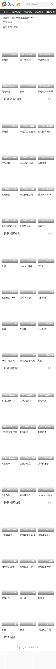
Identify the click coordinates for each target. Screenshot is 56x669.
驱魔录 (41, 597)
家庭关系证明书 (27, 131)
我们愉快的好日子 (46, 131)
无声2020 (42, 328)
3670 (40, 265)
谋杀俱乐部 (43, 463)
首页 (5, 11)
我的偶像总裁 (26, 194)
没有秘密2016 (8, 297)
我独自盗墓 (7, 535)
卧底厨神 (24, 431)
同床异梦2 (25, 494)
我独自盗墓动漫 (27, 535)
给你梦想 (42, 162)
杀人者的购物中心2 (29, 162)
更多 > (50, 98)
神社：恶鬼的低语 (10, 360)
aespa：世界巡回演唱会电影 (34, 265)
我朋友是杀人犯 (27, 360)
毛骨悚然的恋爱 (9, 225)
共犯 (40, 360)
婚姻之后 (42, 225)
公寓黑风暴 (25, 225)
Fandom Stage (45, 494)
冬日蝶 (23, 328)
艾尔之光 (6, 597)
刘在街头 (42, 431)
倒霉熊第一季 (44, 566)
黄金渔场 (6, 463)
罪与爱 (5, 59)
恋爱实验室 (25, 463)
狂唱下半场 (25, 297)
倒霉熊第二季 (26, 566)
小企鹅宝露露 (44, 629)
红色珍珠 (6, 162)
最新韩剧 (16, 11)
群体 (4, 328)
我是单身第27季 (45, 91)
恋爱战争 (6, 494)
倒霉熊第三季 (8, 566)
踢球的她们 (43, 59)
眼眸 (22, 91)
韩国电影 (28, 11)
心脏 (22, 629)
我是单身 (6, 91)
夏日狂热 (6, 194)
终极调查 (42, 297)
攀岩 (4, 629)
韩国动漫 (50, 11)
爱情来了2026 (44, 194)
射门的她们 (25, 59)
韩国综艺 (39, 11)
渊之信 (23, 597)
